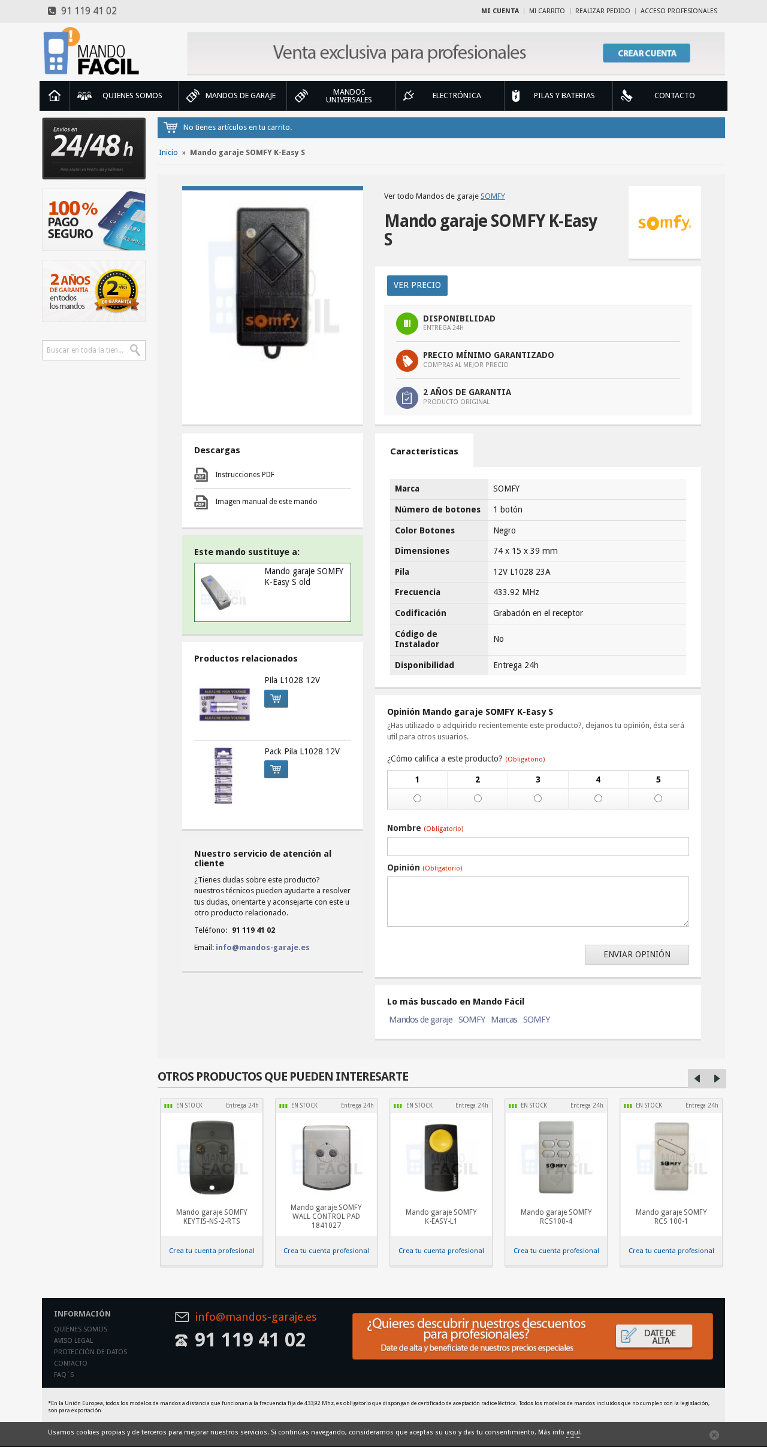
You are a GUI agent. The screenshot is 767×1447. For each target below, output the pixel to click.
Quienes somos (80, 1329)
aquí (573, 1432)
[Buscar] (135, 350)
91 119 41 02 (86, 11)
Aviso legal (73, 1341)
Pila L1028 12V (292, 680)
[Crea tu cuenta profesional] (456, 53)
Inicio (55, 96)
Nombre (425, 828)
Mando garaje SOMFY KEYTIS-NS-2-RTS (211, 1216)
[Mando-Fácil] (94, 51)
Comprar (276, 699)
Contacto (70, 1363)
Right (716, 1078)
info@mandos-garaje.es (263, 947)
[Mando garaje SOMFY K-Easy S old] (224, 592)
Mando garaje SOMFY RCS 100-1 (671, 1216)
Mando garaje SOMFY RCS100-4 (556, 1216)
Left (697, 1078)
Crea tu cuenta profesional (212, 1250)
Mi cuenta (500, 11)
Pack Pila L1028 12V (302, 751)
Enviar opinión (637, 954)
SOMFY (493, 196)
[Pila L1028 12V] (223, 704)
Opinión (424, 867)
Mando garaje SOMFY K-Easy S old (303, 576)
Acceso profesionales (679, 11)
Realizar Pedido (602, 11)
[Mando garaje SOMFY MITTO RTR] (556, 1158)
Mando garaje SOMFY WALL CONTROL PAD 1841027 (326, 1216)
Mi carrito (547, 11)
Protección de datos (90, 1352)
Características (424, 451)
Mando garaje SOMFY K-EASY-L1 (441, 1216)
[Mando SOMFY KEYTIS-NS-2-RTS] (211, 1158)
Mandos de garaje (420, 1019)
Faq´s (64, 1375)
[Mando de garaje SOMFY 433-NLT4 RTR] (327, 1158)
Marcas (504, 1019)
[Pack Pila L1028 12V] (223, 776)
